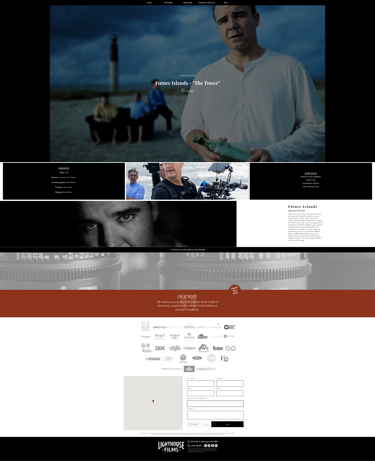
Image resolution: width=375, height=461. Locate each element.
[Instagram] (205, 445)
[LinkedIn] (216, 445)
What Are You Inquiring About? (197, 398)
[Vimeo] (209, 445)
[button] (234, 291)
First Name (190, 378)
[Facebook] (212, 445)
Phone (218, 388)
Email (189, 388)
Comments (190, 408)
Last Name (219, 378)
